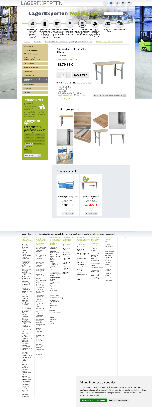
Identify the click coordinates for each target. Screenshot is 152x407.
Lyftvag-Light (108, 260)
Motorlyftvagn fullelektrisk (109, 254)
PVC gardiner (53, 290)
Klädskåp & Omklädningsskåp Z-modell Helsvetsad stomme (41, 257)
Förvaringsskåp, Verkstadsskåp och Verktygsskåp (41, 270)
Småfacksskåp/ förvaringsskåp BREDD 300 (40, 315)
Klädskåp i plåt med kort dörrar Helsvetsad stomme (40, 304)
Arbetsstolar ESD (68, 252)
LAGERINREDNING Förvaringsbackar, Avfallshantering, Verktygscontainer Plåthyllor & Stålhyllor (55, 241)
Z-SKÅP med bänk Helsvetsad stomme (40, 291)
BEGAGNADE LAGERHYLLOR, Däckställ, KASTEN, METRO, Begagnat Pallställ (27, 328)
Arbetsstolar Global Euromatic (68, 249)
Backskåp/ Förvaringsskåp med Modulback (40, 285)
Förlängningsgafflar (55, 312)
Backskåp (52, 315)
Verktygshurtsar (29, 63)
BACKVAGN (94, 250)
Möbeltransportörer (97, 268)
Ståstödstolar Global (67, 269)
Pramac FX (108, 273)
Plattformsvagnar (96, 253)
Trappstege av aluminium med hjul (54, 301)
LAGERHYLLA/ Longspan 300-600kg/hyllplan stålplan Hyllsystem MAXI (26, 264)
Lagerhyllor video (25, 390)
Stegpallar (52, 288)
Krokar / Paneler (29, 75)
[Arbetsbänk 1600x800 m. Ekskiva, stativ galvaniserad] (91, 184)
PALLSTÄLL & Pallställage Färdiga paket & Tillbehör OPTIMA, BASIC (26, 255)
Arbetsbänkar (28, 46)
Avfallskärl (53, 310)
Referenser (25, 394)
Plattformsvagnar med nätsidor (96, 270)
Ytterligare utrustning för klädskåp (40, 345)
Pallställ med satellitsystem (26, 387)
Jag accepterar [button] (87, 400)
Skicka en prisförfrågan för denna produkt (108, 95)
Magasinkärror (95, 246)
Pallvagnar (94, 265)
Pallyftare (107, 242)
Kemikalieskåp (40, 349)
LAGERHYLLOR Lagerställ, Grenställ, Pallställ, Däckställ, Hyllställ (27, 240)
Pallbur (52, 270)
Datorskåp (39, 354)
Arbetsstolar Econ (67, 245)
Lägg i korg (80, 75)
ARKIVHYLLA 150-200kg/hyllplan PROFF (27, 359)
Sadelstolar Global (66, 259)
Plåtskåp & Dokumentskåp (40, 275)
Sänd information (31, 156)
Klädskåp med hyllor (40, 335)
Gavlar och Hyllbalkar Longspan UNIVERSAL (25, 365)
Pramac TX (108, 264)
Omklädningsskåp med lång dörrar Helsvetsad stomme (41, 249)
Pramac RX (108, 278)
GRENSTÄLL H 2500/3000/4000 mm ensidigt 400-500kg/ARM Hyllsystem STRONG (27, 310)
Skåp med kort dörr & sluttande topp (41, 310)
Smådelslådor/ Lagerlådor (54, 247)
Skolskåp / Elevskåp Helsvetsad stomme (39, 330)
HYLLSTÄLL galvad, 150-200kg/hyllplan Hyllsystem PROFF (26, 247)
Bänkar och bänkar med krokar (39, 340)
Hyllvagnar (94, 248)
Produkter (37, 42)
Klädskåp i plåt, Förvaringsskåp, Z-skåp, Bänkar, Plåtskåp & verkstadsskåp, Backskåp (41, 241)
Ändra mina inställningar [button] (118, 400)
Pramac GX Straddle (108, 270)
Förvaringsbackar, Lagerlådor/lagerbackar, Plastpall (57, 273)
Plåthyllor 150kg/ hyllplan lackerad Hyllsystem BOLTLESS (55, 257)
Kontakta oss (41, 114)
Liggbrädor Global (66, 273)
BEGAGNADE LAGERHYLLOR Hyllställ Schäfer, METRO (27, 290)
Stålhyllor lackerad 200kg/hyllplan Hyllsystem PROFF (54, 264)
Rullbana (27, 92)
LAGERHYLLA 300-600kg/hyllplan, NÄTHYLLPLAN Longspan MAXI (26, 320)
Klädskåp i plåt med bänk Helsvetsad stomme (40, 264)
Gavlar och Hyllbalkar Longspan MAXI (26, 371)
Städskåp (38, 278)
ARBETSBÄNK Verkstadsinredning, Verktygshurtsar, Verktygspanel (68, 42)
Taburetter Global (66, 262)
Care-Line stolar (68, 266)
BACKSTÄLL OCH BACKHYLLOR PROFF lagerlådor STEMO (27, 348)
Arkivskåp (38, 357)
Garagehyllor (26, 276)
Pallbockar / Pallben (53, 320)
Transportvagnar (96, 278)
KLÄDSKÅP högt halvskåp (40, 325)
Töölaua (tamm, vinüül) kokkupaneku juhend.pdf (75, 83)
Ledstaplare (108, 249)
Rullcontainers (54, 293)
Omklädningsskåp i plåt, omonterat (41, 281)
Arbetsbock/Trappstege (57, 298)
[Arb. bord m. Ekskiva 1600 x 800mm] (109, 89)
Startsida (27, 42)
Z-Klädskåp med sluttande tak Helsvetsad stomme (40, 297)
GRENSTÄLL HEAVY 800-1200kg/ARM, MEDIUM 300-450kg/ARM (26, 301)
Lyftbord (107, 244)
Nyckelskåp (39, 352)
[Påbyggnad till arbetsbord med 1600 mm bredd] (67, 184)
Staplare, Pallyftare (108, 238)
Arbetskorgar (53, 305)
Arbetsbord (27, 88)
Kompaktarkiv (26, 381)
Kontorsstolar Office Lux (67, 255)
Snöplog (52, 323)
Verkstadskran (109, 280)
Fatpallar (52, 317)
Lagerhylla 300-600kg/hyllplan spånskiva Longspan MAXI (26, 271)
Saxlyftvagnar (109, 246)
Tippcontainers (54, 286)
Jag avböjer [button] (100, 400)
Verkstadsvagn (95, 260)
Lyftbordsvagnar (96, 263)
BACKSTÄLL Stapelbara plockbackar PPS (27, 353)
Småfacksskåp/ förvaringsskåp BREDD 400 (40, 320)
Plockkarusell (53, 308)
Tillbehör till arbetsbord (31, 54)
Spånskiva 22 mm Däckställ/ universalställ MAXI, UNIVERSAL (27, 377)
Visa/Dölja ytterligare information (70, 99)
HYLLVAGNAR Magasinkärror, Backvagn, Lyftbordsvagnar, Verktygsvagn (96, 240)
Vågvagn (107, 262)
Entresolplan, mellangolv (26, 295)
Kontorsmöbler (123, 238)
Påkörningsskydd (55, 295)
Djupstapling (25, 384)
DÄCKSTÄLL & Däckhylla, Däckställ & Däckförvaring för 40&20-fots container (26, 282)
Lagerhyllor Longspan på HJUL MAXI (25, 334)
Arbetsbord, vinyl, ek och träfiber (109, 42)
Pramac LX (108, 275)
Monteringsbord (29, 85)
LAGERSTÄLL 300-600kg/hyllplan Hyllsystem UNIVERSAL (27, 341)
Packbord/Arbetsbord (31, 50)
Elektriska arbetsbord (31, 67)
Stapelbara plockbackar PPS (54, 251)
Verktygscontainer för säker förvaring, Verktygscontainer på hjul (55, 280)
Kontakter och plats (42, 111)
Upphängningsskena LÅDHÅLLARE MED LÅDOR (32, 58)
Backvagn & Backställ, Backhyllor (94, 256)
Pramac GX (108, 267)
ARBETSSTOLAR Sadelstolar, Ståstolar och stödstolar (68, 240)
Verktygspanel (28, 71)
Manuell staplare (110, 251)
